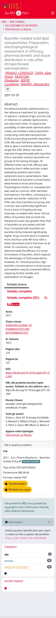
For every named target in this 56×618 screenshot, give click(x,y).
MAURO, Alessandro (34, 84)
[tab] (46, 297)
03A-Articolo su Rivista (18, 29)
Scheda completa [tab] (19, 291)
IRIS (4, 22)
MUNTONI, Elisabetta (17, 78)
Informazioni (15, 522)
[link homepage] (11, 5)
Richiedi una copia (18, 489)
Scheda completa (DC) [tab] (23, 297)
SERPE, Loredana (17, 82)
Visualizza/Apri (16, 483)
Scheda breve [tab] (16, 284)
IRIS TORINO (17, 22)
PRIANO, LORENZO (19, 73)
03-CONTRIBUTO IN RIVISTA (21, 25)
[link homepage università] (17, 13)
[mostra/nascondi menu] (52, 13)
